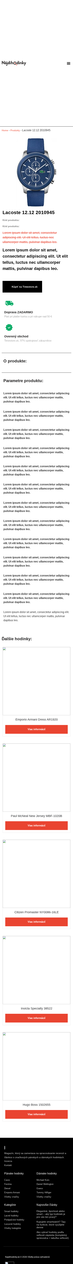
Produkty (15, 130)
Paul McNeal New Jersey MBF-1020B (36, 816)
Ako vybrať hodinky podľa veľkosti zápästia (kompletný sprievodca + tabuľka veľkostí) (52, 1235)
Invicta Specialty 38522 (36, 1008)
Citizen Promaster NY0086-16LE (36, 912)
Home (5, 130)
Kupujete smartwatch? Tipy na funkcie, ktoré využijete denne (51, 1224)
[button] (68, 63)
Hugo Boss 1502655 (36, 1104)
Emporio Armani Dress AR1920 (36, 719)
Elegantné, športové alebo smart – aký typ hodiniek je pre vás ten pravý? (50, 1214)
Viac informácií (36, 729)
